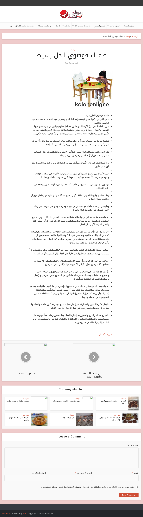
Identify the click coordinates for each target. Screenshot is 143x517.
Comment (133, 445)
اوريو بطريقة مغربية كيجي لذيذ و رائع (109, 419)
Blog (128, 36)
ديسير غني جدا (68, 418)
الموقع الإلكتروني (38, 473)
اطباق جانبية (114, 25)
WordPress (7, 513)
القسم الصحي (99, 25)
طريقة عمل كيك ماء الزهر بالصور (19, 419)
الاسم (135, 473)
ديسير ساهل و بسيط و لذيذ (18, 401)
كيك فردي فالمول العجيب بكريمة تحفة (113, 402)
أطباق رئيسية (129, 25)
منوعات (71, 49)
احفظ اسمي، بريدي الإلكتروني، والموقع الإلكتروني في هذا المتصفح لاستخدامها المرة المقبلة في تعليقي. (88, 486)
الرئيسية (135, 36)
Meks (25, 513)
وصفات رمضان (44, 25)
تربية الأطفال (105, 334)
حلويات (67, 25)
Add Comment (71, 63)
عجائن (57, 25)
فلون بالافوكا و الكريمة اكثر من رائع (66, 401)
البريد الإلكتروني (83, 473)
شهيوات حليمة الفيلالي (24, 25)
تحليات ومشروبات (82, 25)
